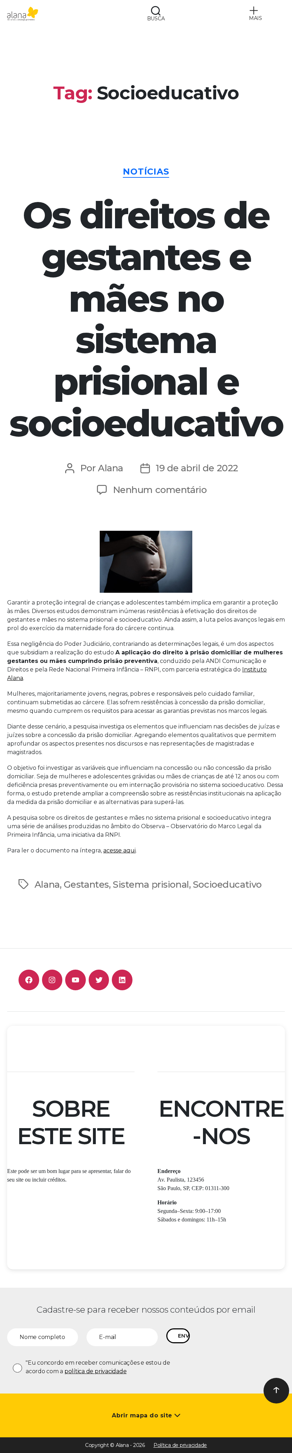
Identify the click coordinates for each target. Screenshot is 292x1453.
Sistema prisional (151, 884)
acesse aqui (119, 850)
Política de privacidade (180, 1445)
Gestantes (86, 884)
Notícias (146, 171)
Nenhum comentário (160, 489)
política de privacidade (95, 1371)
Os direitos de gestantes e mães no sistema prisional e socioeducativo (145, 319)
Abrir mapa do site (143, 1415)
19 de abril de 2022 (197, 467)
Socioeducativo (227, 884)
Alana (110, 467)
